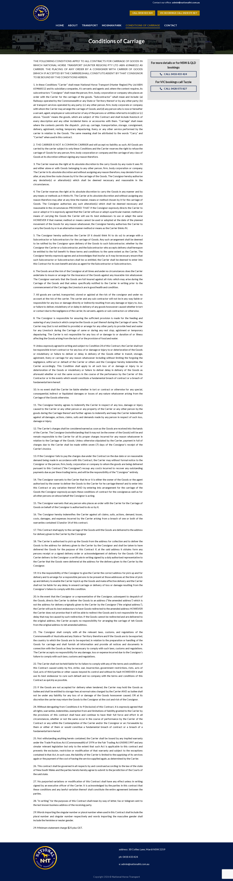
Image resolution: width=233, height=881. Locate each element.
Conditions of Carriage (143, 25)
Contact (170, 25)
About (73, 25)
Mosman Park (112, 25)
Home (60, 25)
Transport (90, 25)
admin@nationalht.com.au (186, 2)
